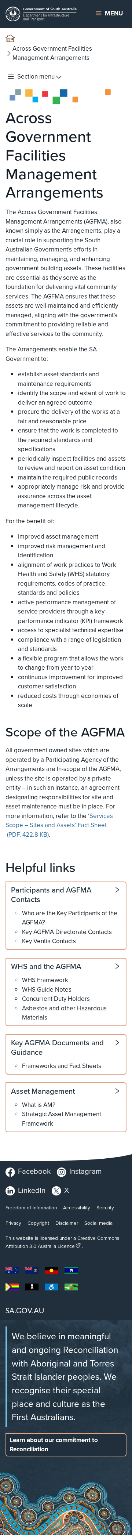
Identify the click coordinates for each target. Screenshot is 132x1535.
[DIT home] (44, 14)
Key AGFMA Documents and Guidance (57, 1047)
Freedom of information (31, 1207)
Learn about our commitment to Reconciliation (54, 1445)
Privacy (13, 1222)
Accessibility (76, 1207)
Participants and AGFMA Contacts (51, 894)
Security (105, 1207)
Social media (98, 1222)
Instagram (85, 1171)
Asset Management (43, 1091)
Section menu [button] (36, 76)
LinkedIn (31, 1190)
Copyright (38, 1222)
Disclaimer (66, 1222)
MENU (114, 13)
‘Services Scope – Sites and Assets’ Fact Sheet (59, 825)
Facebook (34, 1171)
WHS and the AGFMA (46, 966)
